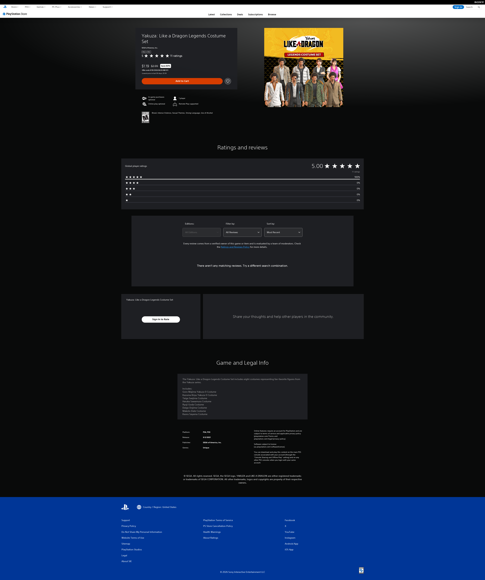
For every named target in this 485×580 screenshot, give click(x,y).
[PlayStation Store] (16, 14)
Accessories (74, 7)
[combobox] (202, 232)
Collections (226, 14)
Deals (240, 14)
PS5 (27, 7)
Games (40, 7)
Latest (211, 14)
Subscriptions (255, 14)
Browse (272, 14)
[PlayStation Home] (5, 7)
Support (107, 7)
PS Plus (55, 7)
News (91, 7)
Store (14, 7)
